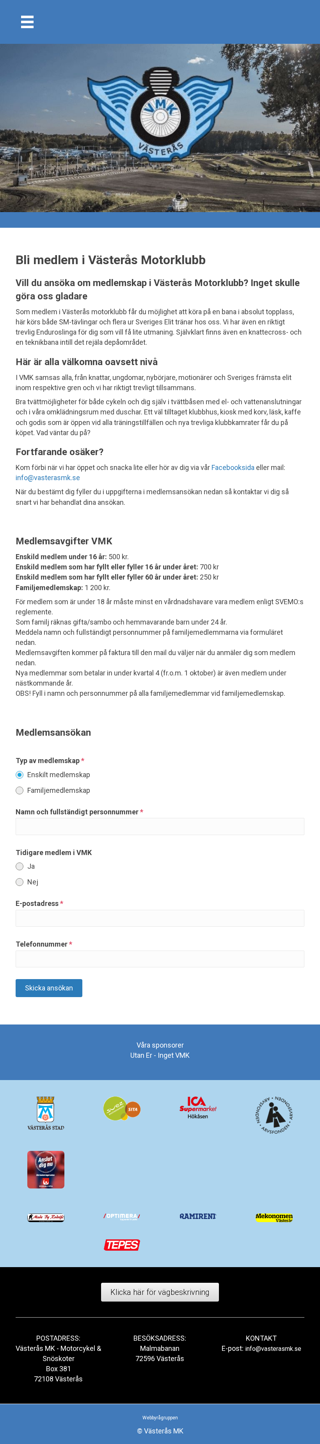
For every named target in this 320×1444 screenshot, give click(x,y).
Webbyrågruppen (160, 1418)
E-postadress (39, 903)
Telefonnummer (44, 944)
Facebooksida (233, 467)
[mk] (27, 22)
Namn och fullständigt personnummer (79, 812)
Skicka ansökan (49, 988)
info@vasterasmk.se (48, 478)
